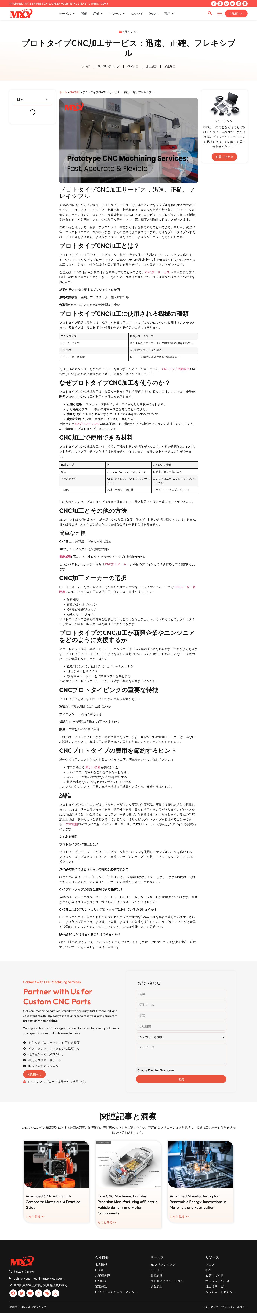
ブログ (86, 66)
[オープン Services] (73, 13)
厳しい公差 (92, 767)
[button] (46, 99)
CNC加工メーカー (117, 564)
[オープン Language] (172, 13)
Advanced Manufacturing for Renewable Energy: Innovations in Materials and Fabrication (198, 1202)
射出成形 (151, 66)
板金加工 (170, 66)
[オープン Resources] (123, 13)
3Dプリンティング (108, 66)
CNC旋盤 (72, 824)
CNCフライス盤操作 (175, 369)
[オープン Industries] (101, 13)
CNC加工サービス (157, 272)
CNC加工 (132, 66)
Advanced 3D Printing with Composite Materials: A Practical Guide (53, 1202)
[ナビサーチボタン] (210, 13)
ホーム (63, 92)
